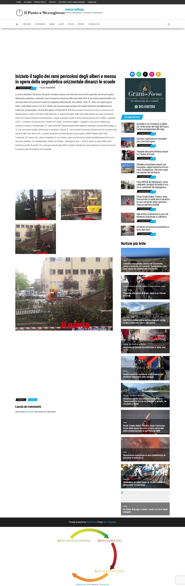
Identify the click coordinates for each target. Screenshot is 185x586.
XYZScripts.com (104, 584)
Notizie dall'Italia (74, 9)
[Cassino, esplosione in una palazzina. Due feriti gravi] (127, 142)
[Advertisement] (92, 49)
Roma (51, 24)
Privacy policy (40, 2)
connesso (30, 411)
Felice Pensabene (47, 88)
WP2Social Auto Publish (83, 584)
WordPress (91, 522)
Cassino (27, 24)
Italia (71, 24)
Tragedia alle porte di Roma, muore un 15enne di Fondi (152, 153)
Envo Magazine (109, 522)
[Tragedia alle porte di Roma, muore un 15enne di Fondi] (127, 155)
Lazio (61, 24)
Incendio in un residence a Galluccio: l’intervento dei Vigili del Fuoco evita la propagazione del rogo (153, 126)
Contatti (52, 2)
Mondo (81, 24)
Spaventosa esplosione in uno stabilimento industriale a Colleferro (153, 215)
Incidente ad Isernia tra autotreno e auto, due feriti (153, 228)
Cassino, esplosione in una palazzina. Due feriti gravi (152, 140)
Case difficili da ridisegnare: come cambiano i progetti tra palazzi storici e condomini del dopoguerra (153, 184)
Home (19, 2)
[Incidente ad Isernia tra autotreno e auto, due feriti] (127, 230)
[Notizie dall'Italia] (17, 24)
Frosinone (40, 24)
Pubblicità (92, 2)
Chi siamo (27, 2)
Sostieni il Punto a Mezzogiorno (72, 2)
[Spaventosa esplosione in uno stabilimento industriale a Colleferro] (127, 217)
